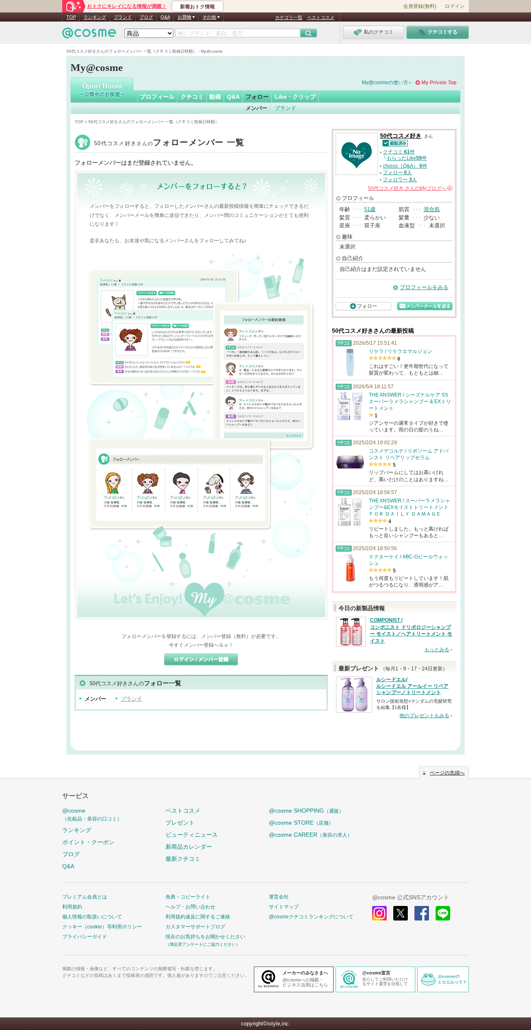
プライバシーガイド (84, 937)
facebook (421, 913)
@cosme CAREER (310, 834)
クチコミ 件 (399, 152)
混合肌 (432, 209)
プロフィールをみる (424, 287)
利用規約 (72, 907)
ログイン (455, 6)
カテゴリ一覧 (288, 17)
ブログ (146, 17)
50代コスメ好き (169, 143)
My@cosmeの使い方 (385, 82)
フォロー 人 (397, 172)
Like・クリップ (295, 96)
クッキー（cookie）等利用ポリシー (102, 927)
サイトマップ (284, 907)
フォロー (257, 96)
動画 (215, 96)
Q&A (165, 17)
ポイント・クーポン (88, 842)
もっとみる (436, 650)
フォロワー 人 (400, 180)
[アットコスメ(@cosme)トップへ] (89, 35)
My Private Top (438, 82)
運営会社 (279, 897)
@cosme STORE (301, 822)
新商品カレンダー (189, 846)
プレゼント (180, 822)
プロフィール (157, 96)
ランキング (94, 17)
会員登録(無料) (419, 6)
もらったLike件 (407, 158)
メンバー (256, 108)
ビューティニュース (192, 834)
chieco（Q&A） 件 (405, 166)
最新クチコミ (183, 858)
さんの (409, 188)
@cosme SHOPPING (306, 810)
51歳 (369, 209)
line (443, 913)
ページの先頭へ (447, 773)
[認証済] (394, 142)
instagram (379, 913)
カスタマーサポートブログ (195, 927)
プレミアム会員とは (84, 897)
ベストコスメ (320, 17)
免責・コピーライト (188, 897)
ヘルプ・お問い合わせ (190, 907)
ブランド (123, 17)
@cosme (92, 814)
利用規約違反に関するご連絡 (198, 917)
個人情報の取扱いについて (92, 917)
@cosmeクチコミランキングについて (311, 917)
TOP (71, 17)
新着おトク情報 (197, 7)
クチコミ (192, 96)
